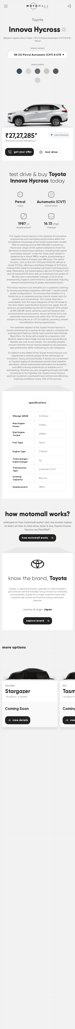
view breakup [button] (61, 135)
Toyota (37, 20)
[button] (64, 29)
